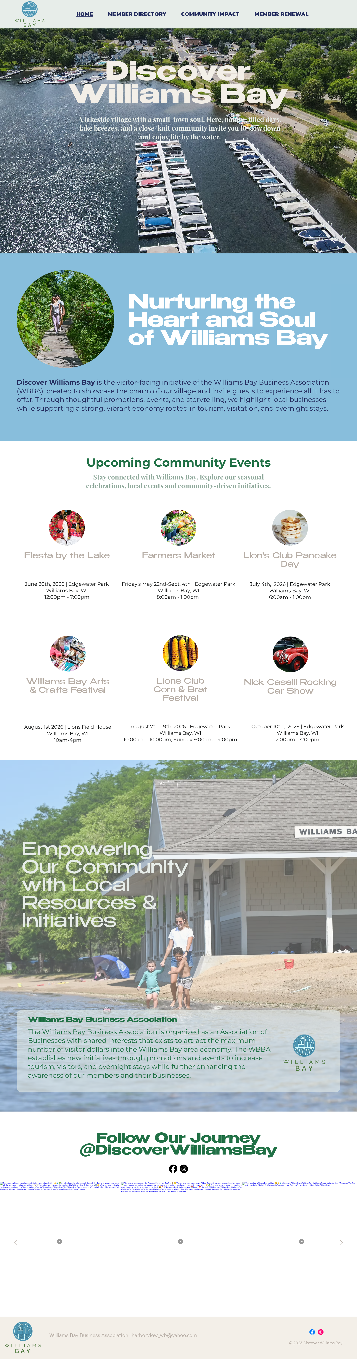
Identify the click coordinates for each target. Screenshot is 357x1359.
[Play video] (60, 1242)
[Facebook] (173, 1169)
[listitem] (181, 1242)
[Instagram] (184, 1169)
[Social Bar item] (312, 1332)
